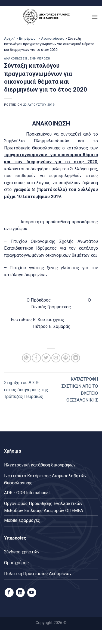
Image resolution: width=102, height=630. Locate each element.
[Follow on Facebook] (9, 592)
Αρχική (10, 38)
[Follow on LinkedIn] (20, 592)
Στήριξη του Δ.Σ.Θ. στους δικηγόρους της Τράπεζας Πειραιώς (26, 389)
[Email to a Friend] (55, 357)
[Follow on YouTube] (31, 592)
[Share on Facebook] (36, 357)
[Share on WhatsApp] (26, 357)
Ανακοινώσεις (52, 38)
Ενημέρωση (28, 38)
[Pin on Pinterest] (65, 357)
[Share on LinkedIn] (75, 357)
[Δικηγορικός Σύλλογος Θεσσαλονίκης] (47, 17)
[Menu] (94, 16)
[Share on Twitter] (46, 357)
